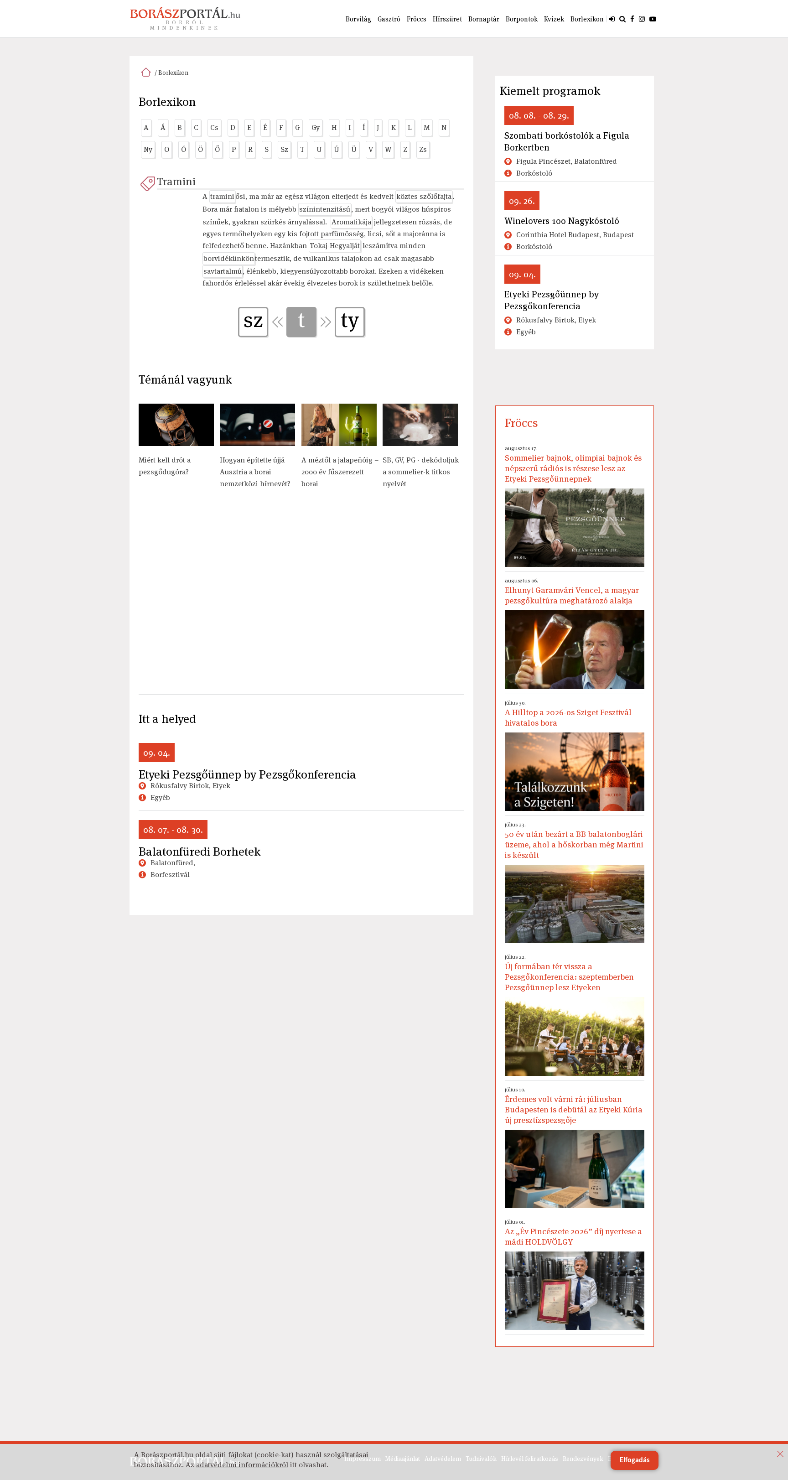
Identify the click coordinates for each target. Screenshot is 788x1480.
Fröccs (416, 19)
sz (253, 320)
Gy (315, 127)
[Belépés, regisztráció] (612, 18)
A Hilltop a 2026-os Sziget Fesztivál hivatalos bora (568, 713)
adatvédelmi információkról (242, 1465)
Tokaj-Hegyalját (335, 245)
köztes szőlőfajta (423, 196)
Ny (148, 149)
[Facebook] (632, 18)
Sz (284, 149)
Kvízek (554, 19)
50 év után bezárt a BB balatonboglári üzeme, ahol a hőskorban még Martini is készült (574, 840)
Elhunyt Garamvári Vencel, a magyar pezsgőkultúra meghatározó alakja (572, 591)
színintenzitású (324, 209)
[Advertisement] (301, 596)
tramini (222, 196)
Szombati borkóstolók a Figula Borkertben (566, 141)
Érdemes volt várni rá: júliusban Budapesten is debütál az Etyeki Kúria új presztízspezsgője (574, 1105)
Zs (423, 149)
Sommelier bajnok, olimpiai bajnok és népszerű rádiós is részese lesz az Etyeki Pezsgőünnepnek (573, 464)
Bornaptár (483, 19)
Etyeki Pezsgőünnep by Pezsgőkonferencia (247, 774)
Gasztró (389, 19)
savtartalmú (222, 271)
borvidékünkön (228, 258)
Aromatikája (351, 222)
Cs (214, 127)
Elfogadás (634, 1460)
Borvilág (358, 19)
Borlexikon (587, 19)
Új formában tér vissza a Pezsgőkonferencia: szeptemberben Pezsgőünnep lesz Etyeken (569, 972)
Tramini (176, 181)
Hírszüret (447, 19)
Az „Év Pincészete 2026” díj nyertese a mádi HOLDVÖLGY (573, 1232)
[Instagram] (642, 18)
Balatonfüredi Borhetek (199, 851)
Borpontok (522, 19)
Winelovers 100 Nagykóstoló (561, 221)
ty (350, 320)
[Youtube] (652, 18)
